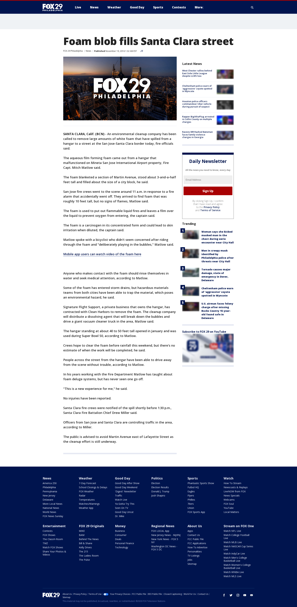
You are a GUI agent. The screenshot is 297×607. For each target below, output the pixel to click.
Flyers (191, 495)
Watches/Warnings (89, 503)
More (199, 7)
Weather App (86, 507)
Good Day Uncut (124, 512)
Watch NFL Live (232, 530)
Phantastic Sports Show (201, 483)
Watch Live (121, 499)
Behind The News (89, 539)
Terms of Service (210, 210)
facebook (224, 595)
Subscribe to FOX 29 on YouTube (204, 332)
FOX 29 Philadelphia (73, 50)
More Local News (52, 503)
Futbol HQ (193, 487)
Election (155, 483)
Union (191, 507)
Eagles (191, 491)
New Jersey (49, 495)
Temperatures (87, 499)
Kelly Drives (85, 547)
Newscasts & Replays (236, 487)
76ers (191, 503)
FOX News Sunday (53, 516)
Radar (82, 495)
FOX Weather (86, 491)
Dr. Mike (119, 516)
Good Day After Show (127, 483)
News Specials (232, 495)
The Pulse (84, 559)
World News (49, 512)
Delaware (48, 499)
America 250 (50, 483)
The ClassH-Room (53, 539)
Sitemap (192, 563)
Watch (228, 478)
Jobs (190, 559)
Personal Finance (124, 543)
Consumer (120, 535)
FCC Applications (197, 543)
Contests (48, 530)
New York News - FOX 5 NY (164, 540)
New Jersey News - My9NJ (165, 535)
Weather (85, 478)
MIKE (82, 530)
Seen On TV (121, 507)
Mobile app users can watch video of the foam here (102, 254)
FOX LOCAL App (160, 530)
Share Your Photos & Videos (54, 553)
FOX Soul (229, 503)
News (88, 50)
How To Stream (232, 483)
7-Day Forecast (87, 483)
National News (51, 507)
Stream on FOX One (239, 526)
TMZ (45, 543)
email (251, 595)
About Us (195, 526)
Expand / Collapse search (252, 7)
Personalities (195, 551)
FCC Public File (196, 539)
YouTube (229, 507)
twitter (231, 595)
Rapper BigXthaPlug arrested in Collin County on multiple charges (198, 119)
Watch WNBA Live (234, 572)
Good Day (122, 478)
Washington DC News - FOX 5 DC (164, 548)
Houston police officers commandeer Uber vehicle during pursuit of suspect (196, 104)
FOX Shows (49, 535)
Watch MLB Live (233, 542)
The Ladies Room (89, 555)
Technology (121, 547)
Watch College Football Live (236, 536)
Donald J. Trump (160, 491)
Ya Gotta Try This (124, 503)
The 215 (83, 551)
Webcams (229, 499)
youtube (245, 595)
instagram (238, 595)
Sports (193, 478)
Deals (118, 539)
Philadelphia (49, 487)
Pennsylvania (50, 491)
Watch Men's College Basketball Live (235, 559)
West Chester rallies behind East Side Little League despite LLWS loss (197, 73)
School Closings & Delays (93, 487)
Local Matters (231, 512)
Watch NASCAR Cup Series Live (238, 548)
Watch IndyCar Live (234, 553)
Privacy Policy (212, 207)
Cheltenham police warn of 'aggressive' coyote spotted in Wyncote (197, 88)
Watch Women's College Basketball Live (237, 566)
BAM (81, 535)
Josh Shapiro (158, 495)
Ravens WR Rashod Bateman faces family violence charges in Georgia (197, 134)
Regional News (162, 526)
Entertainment (54, 526)
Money (120, 526)
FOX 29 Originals (91, 526)
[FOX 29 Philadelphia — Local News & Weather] (54, 7)
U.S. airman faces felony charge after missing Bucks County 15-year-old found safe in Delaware (217, 311)
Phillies (191, 499)
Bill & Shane (85, 543)
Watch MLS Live (232, 576)
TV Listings (194, 555)
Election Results (160, 487)
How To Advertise (197, 547)
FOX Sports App (196, 512)
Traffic (118, 495)
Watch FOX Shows (53, 547)
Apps (190, 530)
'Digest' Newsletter (125, 491)
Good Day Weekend (126, 487)
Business (120, 530)
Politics (157, 478)
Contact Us (194, 535)
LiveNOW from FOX (235, 491)
